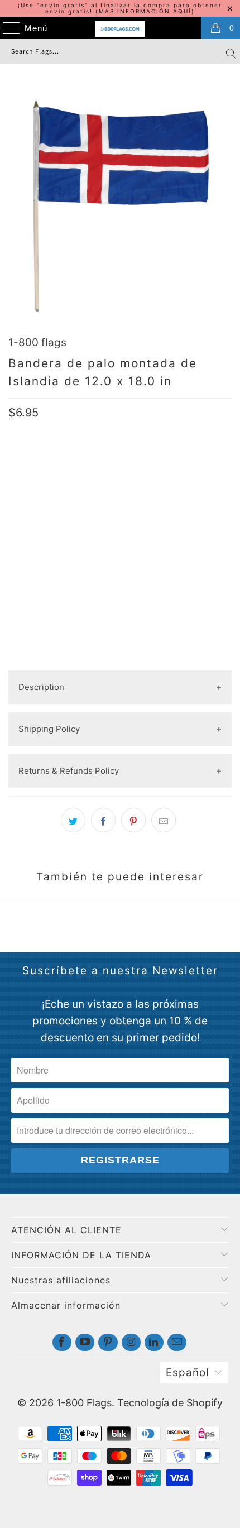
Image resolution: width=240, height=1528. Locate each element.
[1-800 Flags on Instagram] (131, 1342)
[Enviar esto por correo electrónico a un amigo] (163, 820)
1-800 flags (37, 342)
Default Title (42, 501)
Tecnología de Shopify (170, 1403)
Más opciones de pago (120, 661)
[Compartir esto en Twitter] (73, 820)
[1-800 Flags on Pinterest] (107, 1342)
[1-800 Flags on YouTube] (84, 1342)
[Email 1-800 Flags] (176, 1342)
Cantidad (27, 536)
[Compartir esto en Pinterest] (133, 820)
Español (187, 1372)
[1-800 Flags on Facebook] (61, 1342)
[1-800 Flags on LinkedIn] (154, 1342)
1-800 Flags (84, 1403)
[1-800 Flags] (120, 29)
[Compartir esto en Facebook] (103, 820)
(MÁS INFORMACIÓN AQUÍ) (145, 11)
